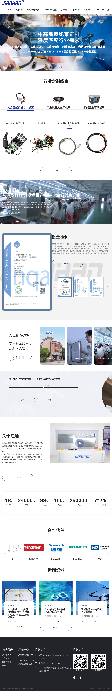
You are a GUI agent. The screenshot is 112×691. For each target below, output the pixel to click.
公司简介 (5, 658)
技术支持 (106, 688)
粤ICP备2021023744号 (27, 688)
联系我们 (87, 10)
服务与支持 (6, 662)
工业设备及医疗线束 (26, 660)
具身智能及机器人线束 (26, 656)
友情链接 (92, 688)
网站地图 (99, 688)
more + (56, 171)
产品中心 (19, 10)
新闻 (4, 666)
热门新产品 (6, 655)
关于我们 (64, 10)
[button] (50, 67)
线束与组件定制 (33, 10)
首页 (9, 10)
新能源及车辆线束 (25, 664)
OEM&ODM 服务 (50, 10)
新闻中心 (76, 10)
